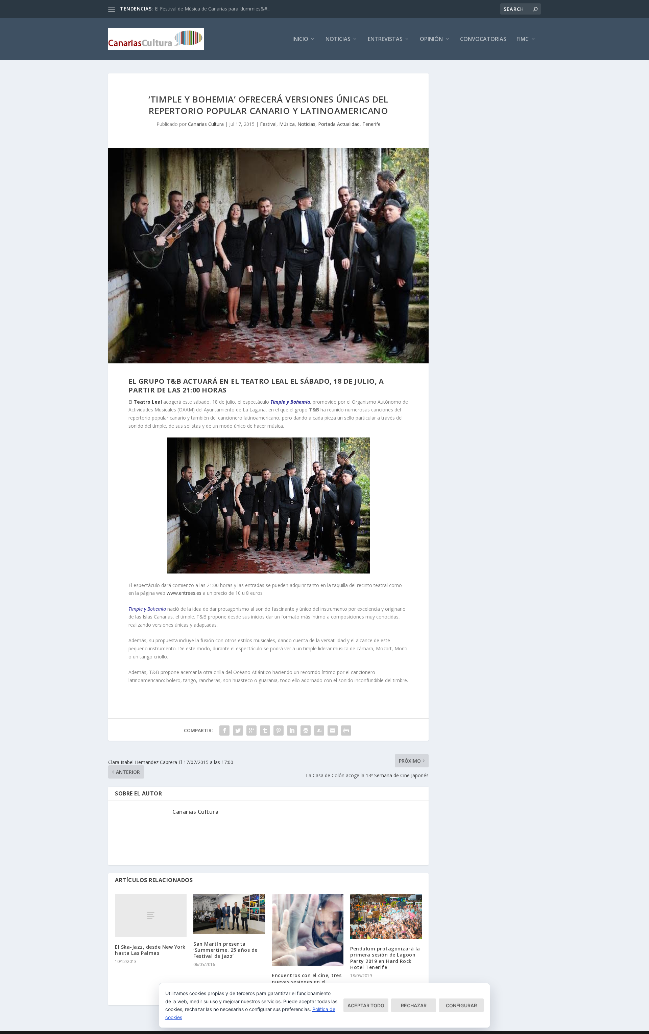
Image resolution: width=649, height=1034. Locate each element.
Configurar (461, 1005)
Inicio (300, 39)
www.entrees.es (184, 593)
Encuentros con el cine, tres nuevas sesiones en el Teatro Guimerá (306, 981)
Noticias (338, 39)
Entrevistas (385, 39)
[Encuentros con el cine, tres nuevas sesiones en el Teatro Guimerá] (307, 930)
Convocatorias (483, 39)
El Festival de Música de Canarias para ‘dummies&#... (212, 8)
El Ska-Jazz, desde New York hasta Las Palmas (150, 950)
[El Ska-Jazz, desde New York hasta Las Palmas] (151, 915)
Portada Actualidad (339, 124)
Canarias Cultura (206, 124)
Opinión (431, 39)
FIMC (522, 39)
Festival (268, 124)
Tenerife (371, 124)
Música (287, 124)
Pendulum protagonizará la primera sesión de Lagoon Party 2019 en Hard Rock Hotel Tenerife (385, 957)
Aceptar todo (365, 1005)
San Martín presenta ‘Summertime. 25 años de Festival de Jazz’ (225, 950)
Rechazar (414, 1005)
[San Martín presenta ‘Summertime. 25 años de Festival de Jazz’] (229, 914)
